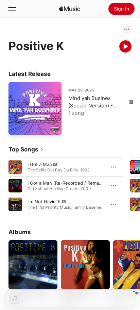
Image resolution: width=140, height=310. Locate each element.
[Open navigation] (12, 8)
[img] (69, 9)
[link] (26, 149)
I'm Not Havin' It (44, 201)
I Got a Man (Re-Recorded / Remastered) (71, 183)
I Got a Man (40, 164)
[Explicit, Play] (15, 167)
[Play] (125, 46)
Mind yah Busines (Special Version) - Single (90, 105)
